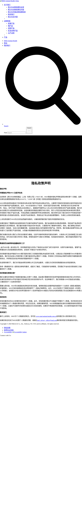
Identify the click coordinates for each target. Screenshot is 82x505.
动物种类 (7, 21)
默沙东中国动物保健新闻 (17, 12)
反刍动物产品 (13, 30)
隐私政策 (7, 328)
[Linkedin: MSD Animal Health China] (41, 504)
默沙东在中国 (13, 17)
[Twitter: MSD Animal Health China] (41, 421)
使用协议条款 (9, 330)
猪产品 (10, 26)
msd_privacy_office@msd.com (47, 320)
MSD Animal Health (10, 41)
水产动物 (11, 33)
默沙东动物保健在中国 (16, 9)
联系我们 (11, 14)
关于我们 (7, 5)
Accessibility (8, 332)
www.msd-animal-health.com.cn (46, 316)
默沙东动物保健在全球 (16, 7)
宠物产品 (11, 28)
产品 (5, 37)
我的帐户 (7, 45)
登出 (5, 43)
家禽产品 (11, 23)
